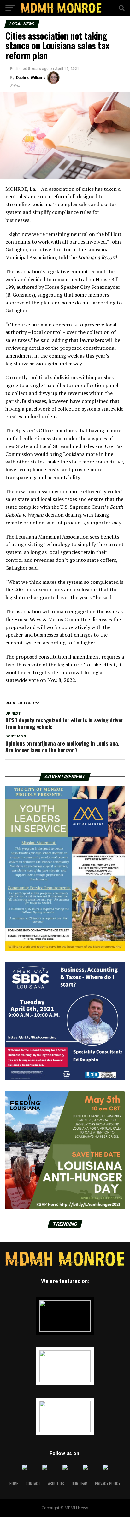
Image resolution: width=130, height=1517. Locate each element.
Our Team (79, 1484)
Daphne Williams (30, 77)
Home (13, 1484)
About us (56, 1484)
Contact (33, 1484)
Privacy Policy (107, 1484)
